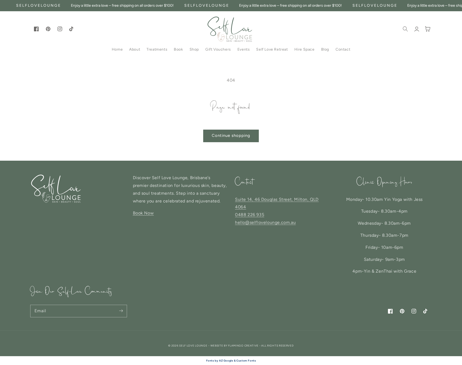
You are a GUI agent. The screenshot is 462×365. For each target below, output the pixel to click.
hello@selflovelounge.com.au (265, 222)
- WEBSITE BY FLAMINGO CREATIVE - (234, 345)
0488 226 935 (249, 214)
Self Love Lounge (193, 345)
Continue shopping (231, 135)
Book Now (143, 213)
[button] (405, 29)
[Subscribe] (121, 311)
